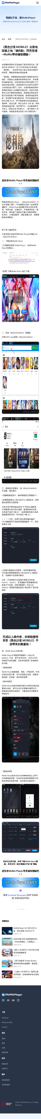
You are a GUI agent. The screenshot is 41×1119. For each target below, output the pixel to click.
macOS (4, 1027)
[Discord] (8, 1000)
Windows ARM (7, 1022)
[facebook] (3, 1000)
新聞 (9, 39)
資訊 (3, 39)
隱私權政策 (6, 1080)
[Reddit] (18, 1000)
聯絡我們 (5, 1064)
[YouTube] (13, 1000)
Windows (5, 1018)
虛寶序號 (5, 1052)
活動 (3, 1048)
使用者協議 (6, 1085)
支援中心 (5, 1068)
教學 (3, 1043)
